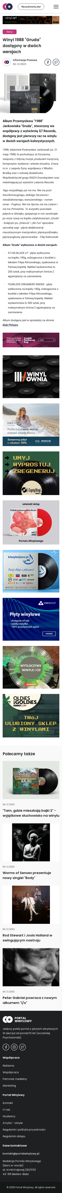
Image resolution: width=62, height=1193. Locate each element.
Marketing (9, 1086)
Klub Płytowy (10, 324)
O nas (6, 1110)
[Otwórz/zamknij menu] (56, 6)
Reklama (8, 1066)
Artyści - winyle (13, 1123)
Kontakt (8, 1103)
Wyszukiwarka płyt (31, 6)
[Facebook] (6, 1047)
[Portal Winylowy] (8, 6)
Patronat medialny (15, 1079)
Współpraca (11, 1072)
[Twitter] (22, 1047)
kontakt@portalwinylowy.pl (21, 1154)
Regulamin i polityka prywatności (24, 1130)
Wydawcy (9, 1116)
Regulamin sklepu (14, 1136)
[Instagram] (14, 1047)
